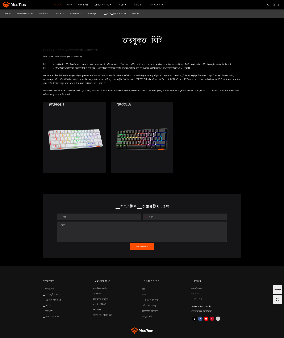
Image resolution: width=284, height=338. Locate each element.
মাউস (6, 13)
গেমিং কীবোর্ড (43, 13)
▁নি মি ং (60, 50)
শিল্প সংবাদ (195, 293)
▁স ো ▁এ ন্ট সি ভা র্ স (113, 13)
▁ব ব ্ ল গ (196, 299)
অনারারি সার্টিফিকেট (99, 304)
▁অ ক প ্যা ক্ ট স (51, 316)
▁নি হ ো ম (48, 289)
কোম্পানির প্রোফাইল (100, 288)
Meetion (47, 50)
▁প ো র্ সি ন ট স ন (51, 294)
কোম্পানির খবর (196, 288)
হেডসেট (59, 13)
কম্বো (134, 13)
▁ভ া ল (47, 305)
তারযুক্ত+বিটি (92, 50)
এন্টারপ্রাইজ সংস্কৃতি (100, 299)
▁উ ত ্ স (48, 311)
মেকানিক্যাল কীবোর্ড (23, 13)
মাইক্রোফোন (74, 13)
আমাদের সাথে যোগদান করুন (102, 315)
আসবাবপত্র (92, 13)
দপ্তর (144, 294)
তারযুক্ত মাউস (147, 316)
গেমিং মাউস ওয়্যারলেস (150, 311)
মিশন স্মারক (97, 309)
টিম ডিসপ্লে (97, 293)
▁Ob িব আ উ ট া (52, 300)
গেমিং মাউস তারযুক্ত (149, 305)
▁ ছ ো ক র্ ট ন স (150, 300)
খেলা (143, 289)
